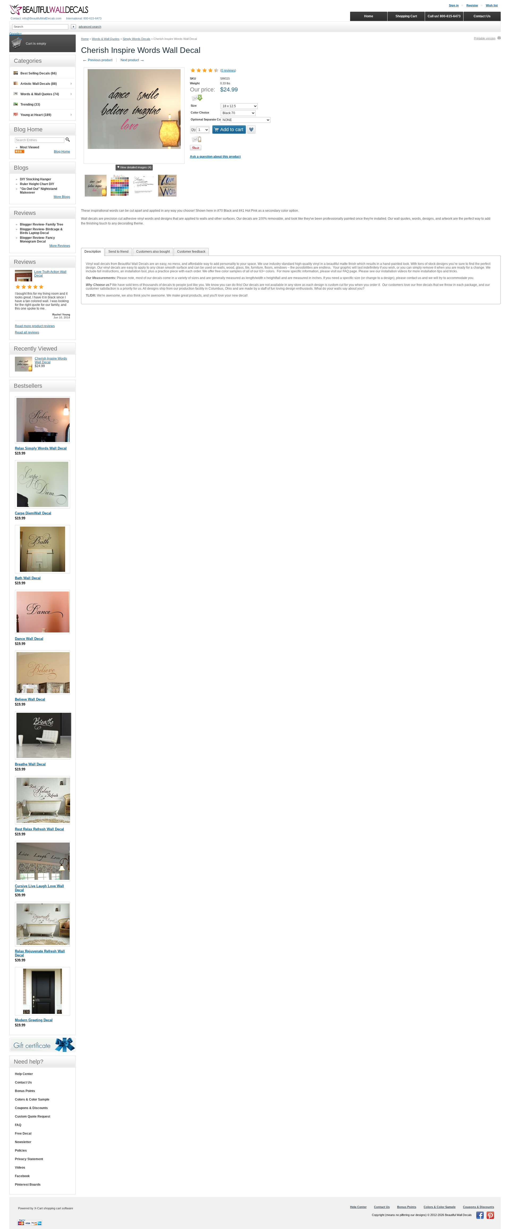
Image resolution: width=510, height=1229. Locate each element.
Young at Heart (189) (35, 115)
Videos (20, 1167)
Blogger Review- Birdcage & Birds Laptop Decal (41, 231)
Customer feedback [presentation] (191, 251)
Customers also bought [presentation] (153, 251)
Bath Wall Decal (28, 578)
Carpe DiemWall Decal (33, 513)
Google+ (15, 34)
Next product (132, 60)
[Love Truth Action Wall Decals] (23, 280)
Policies (21, 1150)
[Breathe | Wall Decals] (43, 757)
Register (472, 5)
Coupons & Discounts (31, 1108)
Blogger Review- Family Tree (41, 224)
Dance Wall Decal (29, 639)
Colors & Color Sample (32, 1099)
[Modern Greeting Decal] (42, 1013)
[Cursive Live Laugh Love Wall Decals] (43, 879)
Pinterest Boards (28, 1184)
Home (85, 38)
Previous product (97, 60)
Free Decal (23, 1133)
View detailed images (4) (135, 167)
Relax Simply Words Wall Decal (41, 448)
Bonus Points (25, 1091)
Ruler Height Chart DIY (37, 184)
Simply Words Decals (136, 38)
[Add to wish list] (251, 129)
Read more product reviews (35, 326)
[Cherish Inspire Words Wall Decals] (23, 370)
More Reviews (59, 246)
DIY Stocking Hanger (35, 179)
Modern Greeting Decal (34, 1020)
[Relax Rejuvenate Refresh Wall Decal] (43, 944)
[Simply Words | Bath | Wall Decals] (42, 571)
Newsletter (23, 1142)
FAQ (18, 1125)
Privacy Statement (29, 1159)
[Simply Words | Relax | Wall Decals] (43, 441)
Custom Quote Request (32, 1116)
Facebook (22, 1176)
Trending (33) (30, 104)
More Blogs (62, 197)
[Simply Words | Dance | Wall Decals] (43, 631)
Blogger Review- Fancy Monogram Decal (37, 239)
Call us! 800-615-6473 (444, 16)
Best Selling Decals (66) (38, 73)
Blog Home (62, 151)
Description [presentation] (92, 251)
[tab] (92, 252)
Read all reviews (27, 332)
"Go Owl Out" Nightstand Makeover (38, 190)
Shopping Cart (406, 16)
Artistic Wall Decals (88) (38, 84)
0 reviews (228, 70)
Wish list (492, 5)
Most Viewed (29, 147)
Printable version (484, 38)
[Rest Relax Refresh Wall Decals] (43, 822)
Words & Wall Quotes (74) (39, 94)
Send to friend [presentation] (118, 251)
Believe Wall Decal (30, 699)
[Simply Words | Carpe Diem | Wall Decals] (42, 506)
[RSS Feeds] (19, 152)
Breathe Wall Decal (30, 764)
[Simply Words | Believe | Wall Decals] (43, 692)
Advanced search (90, 26)
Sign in (454, 5)
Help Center (24, 1074)
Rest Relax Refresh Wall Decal (39, 829)
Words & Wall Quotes (106, 38)
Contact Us (23, 1082)
